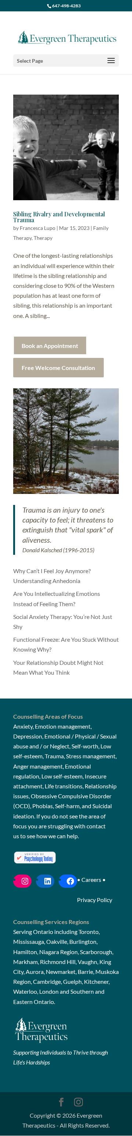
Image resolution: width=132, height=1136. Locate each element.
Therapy (43, 238)
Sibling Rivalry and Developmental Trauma (59, 217)
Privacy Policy (94, 899)
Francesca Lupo (37, 228)
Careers (91, 879)
